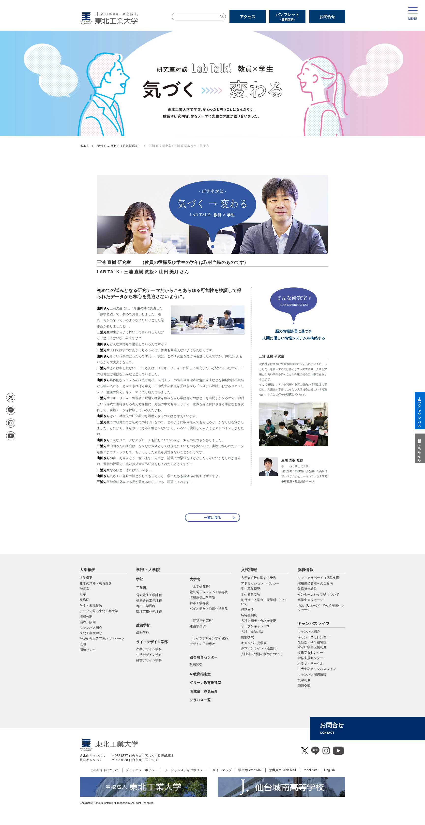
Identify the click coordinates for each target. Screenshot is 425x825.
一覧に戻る (212, 518)
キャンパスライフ (314, 623)
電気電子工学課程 (149, 595)
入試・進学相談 (252, 632)
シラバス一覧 (200, 700)
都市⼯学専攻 (199, 603)
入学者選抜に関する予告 (258, 578)
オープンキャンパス (255, 626)
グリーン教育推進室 (205, 683)
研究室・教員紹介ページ (299, 481)
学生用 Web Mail (250, 770)
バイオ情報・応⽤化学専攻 (209, 608)
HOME (84, 146)
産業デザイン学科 (149, 649)
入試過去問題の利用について (262, 654)
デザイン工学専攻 (202, 644)
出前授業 (247, 637)
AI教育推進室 (200, 674)
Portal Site (310, 770)
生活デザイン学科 (149, 655)
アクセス (248, 17)
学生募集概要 (250, 589)
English (329, 770)
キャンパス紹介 (309, 631)
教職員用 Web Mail (282, 770)
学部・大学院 (148, 570)
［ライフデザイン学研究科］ (210, 638)
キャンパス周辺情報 (312, 674)
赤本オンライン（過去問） (260, 648)
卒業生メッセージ (310, 600)
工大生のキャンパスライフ (317, 669)
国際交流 (304, 686)
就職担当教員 (307, 589)
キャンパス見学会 (254, 643)
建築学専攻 (198, 626)
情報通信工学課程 (149, 600)
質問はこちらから (419, 448)
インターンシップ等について (318, 594)
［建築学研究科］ (202, 620)
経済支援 (247, 610)
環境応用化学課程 (149, 612)
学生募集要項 (250, 594)
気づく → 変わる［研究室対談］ (118, 146)
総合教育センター (204, 657)
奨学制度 (304, 680)
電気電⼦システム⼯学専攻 (209, 592)
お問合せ (327, 17)
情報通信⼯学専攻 (202, 597)
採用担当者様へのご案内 (315, 583)
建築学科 (142, 632)
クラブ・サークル (310, 663)
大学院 (195, 579)
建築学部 (143, 625)
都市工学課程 (145, 606)
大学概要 (88, 570)
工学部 (141, 588)
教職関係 (196, 664)
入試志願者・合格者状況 (258, 621)
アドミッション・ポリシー (260, 583)
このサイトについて (104, 770)
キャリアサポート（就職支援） (320, 578)
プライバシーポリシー (142, 770)
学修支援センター (310, 658)
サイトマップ (222, 770)
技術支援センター (310, 652)
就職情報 (306, 570)
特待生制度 (249, 615)
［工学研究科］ (201, 586)
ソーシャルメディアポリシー (185, 770)
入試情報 (249, 570)
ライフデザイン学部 (152, 642)
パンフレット (287, 17)
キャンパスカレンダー (314, 637)
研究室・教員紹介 (204, 691)
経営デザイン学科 (149, 660)
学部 (139, 579)
